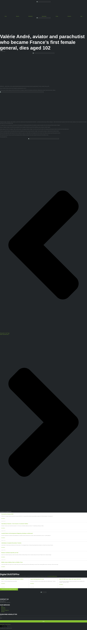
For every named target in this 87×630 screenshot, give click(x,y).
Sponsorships (44, 16)
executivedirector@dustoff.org (52, 576)
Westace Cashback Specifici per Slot (9, 552)
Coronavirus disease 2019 (7, 514)
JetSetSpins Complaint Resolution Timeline (11, 542)
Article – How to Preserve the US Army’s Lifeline (12, 579)
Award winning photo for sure (37, 579)
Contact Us (69, 16)
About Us (17, 16)
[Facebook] (1, 626)
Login (81, 16)
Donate (57, 16)
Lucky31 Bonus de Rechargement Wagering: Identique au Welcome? (17, 533)
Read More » (3, 518)
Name (1, 615)
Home (6, 16)
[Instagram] (3, 626)
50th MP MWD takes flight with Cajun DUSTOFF (70, 579)
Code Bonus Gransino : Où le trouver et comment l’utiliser (14, 523)
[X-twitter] (6, 626)
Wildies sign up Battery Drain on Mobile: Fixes (12, 562)
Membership (30, 16)
